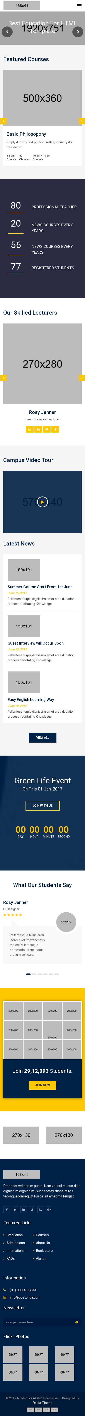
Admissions (16, 1243)
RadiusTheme (42, 1403)
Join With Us (42, 805)
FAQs (11, 1258)
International (16, 1251)
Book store (44, 1251)
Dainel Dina (51, 902)
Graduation (15, 1235)
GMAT (44, 134)
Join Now (42, 1085)
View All (42, 737)
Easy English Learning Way (31, 699)
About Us (43, 1243)
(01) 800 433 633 (23, 1290)
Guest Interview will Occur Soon (36, 643)
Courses (42, 1235)
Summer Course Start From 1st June (40, 587)
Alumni (41, 1258)
